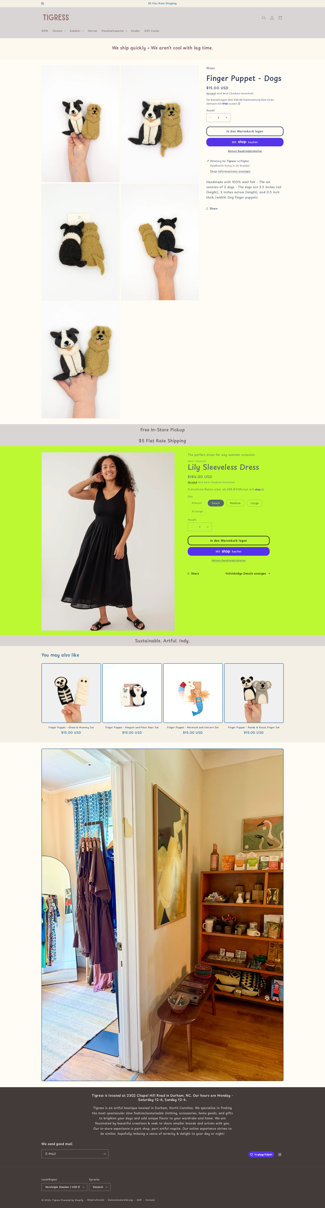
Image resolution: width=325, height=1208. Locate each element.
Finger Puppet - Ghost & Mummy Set (71, 727)
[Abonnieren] (104, 1154)
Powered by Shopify (72, 1200)
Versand (211, 93)
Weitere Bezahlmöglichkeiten (245, 150)
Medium (235, 503)
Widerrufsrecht (95, 1199)
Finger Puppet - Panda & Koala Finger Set (254, 727)
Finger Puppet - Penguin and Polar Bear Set (132, 727)
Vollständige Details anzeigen (245, 573)
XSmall (199, 503)
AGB (139, 1199)
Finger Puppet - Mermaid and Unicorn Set (193, 727)
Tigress (56, 1200)
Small (216, 503)
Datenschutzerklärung (120, 1199)
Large (255, 503)
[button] (58, 31)
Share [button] (214, 208)
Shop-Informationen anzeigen (230, 171)
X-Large (199, 512)
